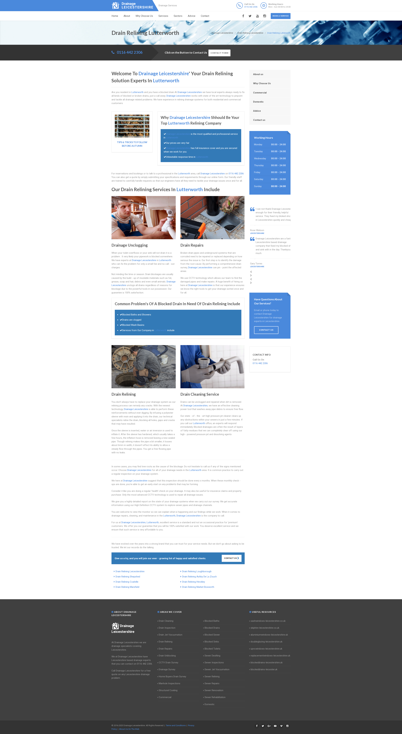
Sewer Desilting (212, 655)
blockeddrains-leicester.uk (264, 669)
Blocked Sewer (212, 634)
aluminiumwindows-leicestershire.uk (269, 634)
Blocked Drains (212, 627)
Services (163, 15)
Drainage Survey (167, 669)
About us (258, 74)
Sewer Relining (212, 676)
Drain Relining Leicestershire (130, 571)
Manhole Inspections (169, 683)
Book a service (281, 16)
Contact (205, 15)
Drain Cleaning (166, 620)
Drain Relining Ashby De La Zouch (199, 576)
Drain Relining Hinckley (193, 581)
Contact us (259, 120)
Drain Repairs (165, 648)
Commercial (260, 92)
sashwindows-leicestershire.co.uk (268, 620)
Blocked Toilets (212, 648)
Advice (191, 15)
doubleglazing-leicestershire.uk (266, 641)
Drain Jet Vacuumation (170, 634)
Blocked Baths (212, 620)
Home (114, 15)
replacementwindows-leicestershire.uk (270, 655)
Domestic (258, 101)
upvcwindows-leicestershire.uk (266, 648)
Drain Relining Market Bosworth (198, 587)
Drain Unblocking (167, 655)
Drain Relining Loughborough (197, 571)
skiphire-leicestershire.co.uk (265, 627)
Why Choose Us (144, 15)
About (127, 15)
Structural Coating (168, 690)
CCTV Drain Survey (168, 662)
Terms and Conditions (176, 725)
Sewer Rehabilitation (215, 697)
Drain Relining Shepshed (128, 576)
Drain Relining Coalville (127, 581)
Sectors (178, 15)
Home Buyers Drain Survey (172, 676)
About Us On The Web (129, 729)
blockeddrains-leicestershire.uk (266, 662)
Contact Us (230, 558)
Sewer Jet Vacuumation (217, 669)
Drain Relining (165, 641)
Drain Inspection (167, 627)
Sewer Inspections (214, 662)
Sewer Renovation (214, 690)
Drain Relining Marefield (127, 587)
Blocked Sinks (212, 641)
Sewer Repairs (212, 683)
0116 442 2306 (250, 7)
